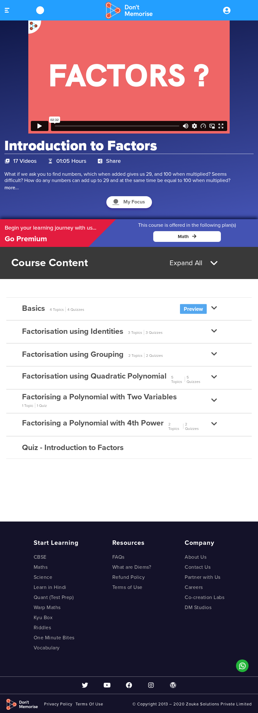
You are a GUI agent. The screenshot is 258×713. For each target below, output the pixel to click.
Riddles (42, 628)
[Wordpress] (173, 685)
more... (11, 188)
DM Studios (198, 607)
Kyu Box (43, 617)
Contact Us (197, 567)
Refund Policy (128, 577)
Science (43, 577)
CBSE (40, 557)
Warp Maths (47, 607)
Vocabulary (47, 648)
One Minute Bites (54, 638)
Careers (194, 587)
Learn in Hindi (50, 587)
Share (113, 160)
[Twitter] (85, 685)
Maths (41, 567)
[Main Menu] (28, 10)
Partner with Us (203, 577)
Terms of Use (127, 587)
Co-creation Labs (204, 597)
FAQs (118, 557)
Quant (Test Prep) (54, 597)
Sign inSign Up (226, 10)
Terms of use (89, 704)
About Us (195, 557)
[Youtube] (107, 685)
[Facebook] (129, 685)
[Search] (40, 10)
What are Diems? (131, 567)
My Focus (134, 202)
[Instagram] (151, 685)
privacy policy (58, 704)
